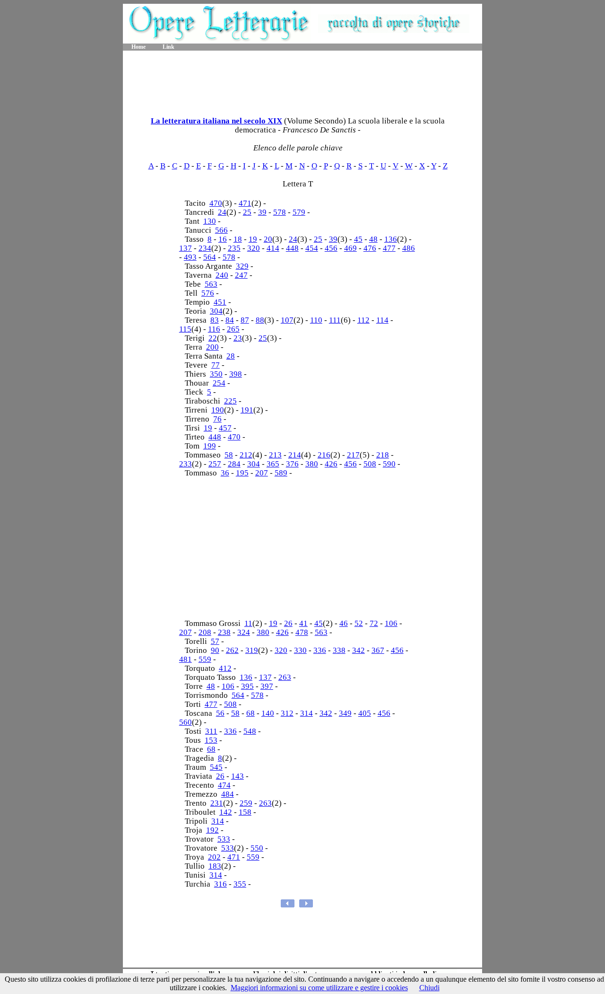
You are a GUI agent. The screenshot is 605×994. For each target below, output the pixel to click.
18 (237, 239)
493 (190, 257)
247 (241, 275)
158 (245, 812)
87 (245, 320)
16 (222, 239)
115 (185, 329)
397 (266, 686)
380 (311, 463)
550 (257, 848)
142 (225, 812)
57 (215, 641)
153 (211, 740)
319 (251, 650)
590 (389, 463)
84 (229, 320)
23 (237, 338)
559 (205, 659)
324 (243, 632)
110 (316, 320)
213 (275, 454)
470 (215, 203)
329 (242, 266)
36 (225, 472)
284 (234, 463)
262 (232, 650)
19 (253, 239)
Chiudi (429, 988)
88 (260, 320)
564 (209, 257)
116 (214, 329)
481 (185, 659)
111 (335, 320)
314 (306, 713)
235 (234, 248)
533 (223, 839)
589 (281, 472)
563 (211, 284)
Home (138, 47)
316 (220, 884)
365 (273, 463)
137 (185, 248)
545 (216, 767)
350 (216, 373)
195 (242, 472)
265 (233, 329)
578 (279, 212)
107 (287, 320)
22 (212, 338)
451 (220, 302)
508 (369, 463)
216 (324, 454)
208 (205, 632)
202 (214, 857)
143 (237, 776)
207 (261, 472)
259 (246, 803)
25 (247, 212)
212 (246, 454)
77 (215, 365)
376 (292, 463)
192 (212, 830)
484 (227, 794)
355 (239, 884)
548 (249, 731)
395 (247, 686)
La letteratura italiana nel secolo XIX (216, 120)
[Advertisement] (302, 80)
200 (212, 347)
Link (168, 47)
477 (389, 248)
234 (205, 248)
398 (235, 373)
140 (267, 713)
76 (217, 418)
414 (273, 248)
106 (391, 623)
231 (216, 803)
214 (294, 454)
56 (220, 713)
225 (230, 400)
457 (225, 427)
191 (247, 409)
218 (382, 454)
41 (303, 623)
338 (339, 650)
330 (300, 650)
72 (374, 623)
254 (219, 382)
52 (358, 623)
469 (350, 248)
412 (225, 668)
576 (207, 293)
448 (292, 248)
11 (248, 623)
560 (185, 722)
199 (209, 445)
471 (245, 203)
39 (262, 212)
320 (253, 248)
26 (288, 623)
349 (345, 713)
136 (390, 239)
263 (284, 677)
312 (287, 713)
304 (216, 311)
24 (222, 212)
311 (211, 731)
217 (353, 454)
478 (301, 632)
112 (363, 320)
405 (364, 713)
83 (214, 320)
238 (224, 632)
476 (369, 248)
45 (358, 239)
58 (229, 454)
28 (230, 356)
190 (217, 409)
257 (214, 463)
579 (299, 212)
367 (378, 650)
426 (331, 463)
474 (224, 785)
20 (268, 239)
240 (222, 275)
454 (311, 248)
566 (221, 230)
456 (331, 248)
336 (319, 650)
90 (215, 650)
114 (382, 320)
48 (373, 239)
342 (358, 650)
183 (214, 866)
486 (408, 248)
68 (250, 713)
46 (343, 623)
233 (185, 463)
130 (209, 221)
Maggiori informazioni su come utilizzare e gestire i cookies (319, 988)
